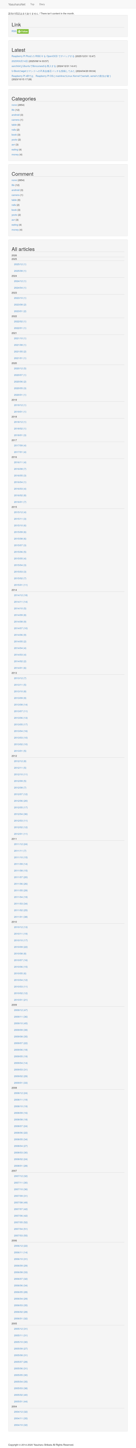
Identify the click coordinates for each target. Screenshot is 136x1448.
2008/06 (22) (21, 1132)
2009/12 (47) (21, 1010)
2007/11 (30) (21, 1182)
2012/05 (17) (21, 807)
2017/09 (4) (20, 445)
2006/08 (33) (21, 1272)
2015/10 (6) (20, 525)
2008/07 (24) (21, 1126)
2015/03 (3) (20, 571)
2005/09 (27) (21, 1348)
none (14, 104)
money (15, 154)
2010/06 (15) (21, 966)
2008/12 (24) (21, 1093)
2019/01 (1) (20, 411)
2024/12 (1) (20, 281)
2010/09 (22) (21, 946)
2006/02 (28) (21, 1311)
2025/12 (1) (20, 264)
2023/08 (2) (20, 304)
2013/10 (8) (20, 691)
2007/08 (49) (21, 1202)
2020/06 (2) (20, 381)
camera (16, 119)
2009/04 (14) (21, 1063)
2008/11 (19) (21, 1099)
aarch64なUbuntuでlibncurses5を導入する (34, 66)
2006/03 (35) (21, 1305)
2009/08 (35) (21, 1036)
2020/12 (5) (20, 368)
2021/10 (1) (20, 338)
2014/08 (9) (20, 621)
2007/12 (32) (21, 1176)
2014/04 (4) (20, 648)
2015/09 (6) (20, 532)
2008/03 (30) (21, 1152)
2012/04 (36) (21, 814)
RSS (14, 31)
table (14, 124)
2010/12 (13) (21, 927)
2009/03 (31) (21, 1069)
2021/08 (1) (20, 344)
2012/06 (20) (21, 800)
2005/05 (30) (21, 1375)
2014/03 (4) (20, 654)
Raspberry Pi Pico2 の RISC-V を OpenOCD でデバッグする (43, 56)
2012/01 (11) (21, 833)
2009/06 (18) (21, 1049)
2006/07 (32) (21, 1278)
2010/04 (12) (21, 980)
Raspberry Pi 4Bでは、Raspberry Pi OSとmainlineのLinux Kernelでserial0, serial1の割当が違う (61, 76)
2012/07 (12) (21, 794)
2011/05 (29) (21, 890)
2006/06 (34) (21, 1285)
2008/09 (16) (21, 1112)
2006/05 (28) (21, 1292)
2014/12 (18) (21, 595)
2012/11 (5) (20, 767)
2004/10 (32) (21, 1425)
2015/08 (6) (20, 538)
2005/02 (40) (21, 1394)
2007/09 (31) (21, 1195)
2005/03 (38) (21, 1388)
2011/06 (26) (21, 883)
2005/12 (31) (21, 1328)
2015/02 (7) (20, 578)
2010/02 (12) (21, 993)
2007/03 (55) (21, 1235)
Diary (42, 4)
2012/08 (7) (20, 787)
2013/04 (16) (21, 731)
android (16, 114)
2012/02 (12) (21, 827)
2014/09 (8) (20, 615)
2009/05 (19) (21, 1056)
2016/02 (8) (20, 495)
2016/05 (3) (20, 475)
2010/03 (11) (21, 986)
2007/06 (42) (21, 1215)
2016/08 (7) (20, 468)
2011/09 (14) (21, 863)
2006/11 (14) (21, 1252)
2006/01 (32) (21, 1318)
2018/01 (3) (20, 435)
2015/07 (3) (20, 545)
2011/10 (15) (21, 857)
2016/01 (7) (20, 501)
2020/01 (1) (20, 394)
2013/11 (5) (20, 684)
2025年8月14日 (20, 61)
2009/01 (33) (21, 1082)
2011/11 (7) (20, 850)
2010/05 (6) (20, 973)
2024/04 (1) (20, 287)
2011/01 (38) (21, 916)
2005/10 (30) (21, 1342)
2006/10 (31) (21, 1259)
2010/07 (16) (21, 960)
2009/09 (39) (21, 1029)
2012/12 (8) (20, 761)
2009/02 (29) (21, 1076)
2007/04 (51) (21, 1228)
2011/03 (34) (21, 903)
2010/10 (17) (21, 940)
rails (14, 129)
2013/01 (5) (20, 750)
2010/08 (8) (20, 953)
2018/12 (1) (20, 421)
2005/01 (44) (21, 1401)
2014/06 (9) (20, 634)
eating (15, 149)
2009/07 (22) (21, 1043)
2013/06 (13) (21, 717)
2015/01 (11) (21, 584)
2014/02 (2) (20, 661)
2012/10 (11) (21, 774)
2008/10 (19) (21, 1106)
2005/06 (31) (21, 1368)
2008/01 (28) (21, 1165)
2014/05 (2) (20, 641)
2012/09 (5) (20, 781)
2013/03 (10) (21, 737)
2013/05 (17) (21, 724)
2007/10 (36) (21, 1189)
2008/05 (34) (21, 1139)
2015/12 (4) (20, 512)
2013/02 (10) (21, 744)
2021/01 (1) (20, 358)
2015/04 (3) (20, 565)
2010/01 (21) (21, 999)
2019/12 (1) (20, 405)
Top (32, 4)
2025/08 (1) (20, 270)
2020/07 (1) (20, 375)
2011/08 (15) (21, 870)
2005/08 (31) (21, 1355)
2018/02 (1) (20, 428)
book (14, 134)
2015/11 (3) (20, 518)
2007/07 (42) (21, 1209)
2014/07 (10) (21, 628)
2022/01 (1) (20, 328)
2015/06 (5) (20, 551)
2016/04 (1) (20, 482)
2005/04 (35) (21, 1381)
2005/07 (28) (21, 1361)
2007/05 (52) (21, 1222)
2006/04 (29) (21, 1298)
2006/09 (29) (21, 1265)
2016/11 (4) (20, 462)
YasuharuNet (16, 4)
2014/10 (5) (20, 608)
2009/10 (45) (21, 1023)
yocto (14, 139)
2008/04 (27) (21, 1145)
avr (13, 144)
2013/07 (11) (21, 711)
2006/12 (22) (21, 1245)
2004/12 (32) (21, 1411)
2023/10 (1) (20, 298)
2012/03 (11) (21, 820)
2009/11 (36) (21, 1016)
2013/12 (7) (20, 678)
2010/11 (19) (21, 933)
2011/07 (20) (21, 877)
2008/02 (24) (21, 1159)
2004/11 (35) (21, 1418)
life (13, 109)
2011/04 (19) (21, 897)
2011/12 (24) (21, 844)
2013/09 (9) (20, 698)
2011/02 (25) (21, 910)
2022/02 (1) (20, 321)
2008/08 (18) (21, 1119)
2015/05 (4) (20, 558)
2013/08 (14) (21, 704)
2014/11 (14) (21, 601)
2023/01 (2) (20, 311)
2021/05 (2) (20, 351)
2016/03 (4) (20, 488)
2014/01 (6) (20, 667)
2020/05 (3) (20, 388)
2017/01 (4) (20, 452)
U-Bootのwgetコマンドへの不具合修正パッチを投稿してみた (43, 71)
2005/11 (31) (21, 1335)
